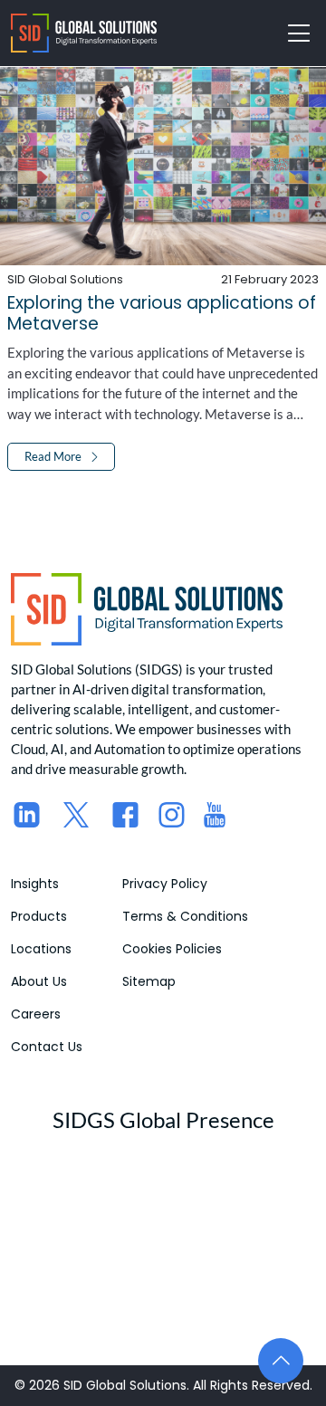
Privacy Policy (164, 884)
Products (39, 916)
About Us (39, 981)
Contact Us (46, 1047)
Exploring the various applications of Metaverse (161, 313)
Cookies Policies (172, 949)
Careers (36, 1014)
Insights (35, 884)
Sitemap (149, 981)
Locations (41, 949)
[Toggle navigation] (299, 33)
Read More (53, 456)
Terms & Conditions (185, 916)
